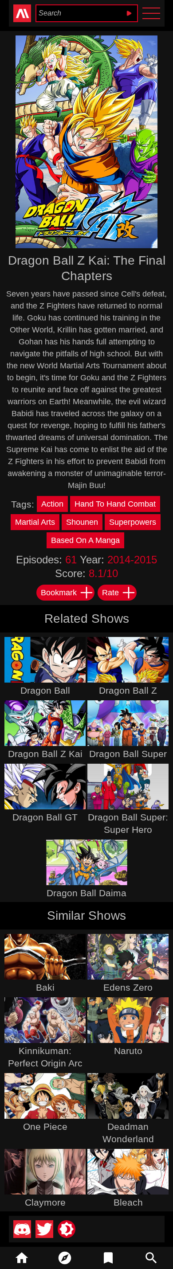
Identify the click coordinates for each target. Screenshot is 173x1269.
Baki (45, 987)
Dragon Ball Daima (86, 893)
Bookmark (59, 592)
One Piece (45, 1126)
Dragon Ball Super (128, 754)
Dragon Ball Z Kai (45, 754)
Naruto (128, 1051)
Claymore (45, 1202)
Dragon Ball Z (128, 690)
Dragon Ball (45, 690)
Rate (110, 592)
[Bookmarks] (108, 1258)
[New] (65, 1258)
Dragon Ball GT (45, 817)
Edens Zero (128, 987)
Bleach (128, 1202)
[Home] (21, 1258)
